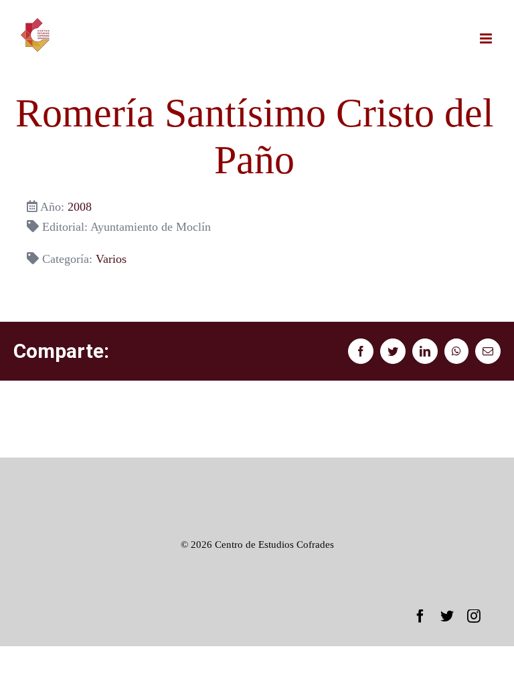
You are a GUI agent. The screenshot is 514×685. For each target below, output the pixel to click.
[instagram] (474, 616)
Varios (111, 259)
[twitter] (447, 616)
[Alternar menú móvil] (487, 38)
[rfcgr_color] (257, 477)
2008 (80, 206)
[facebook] (420, 616)
